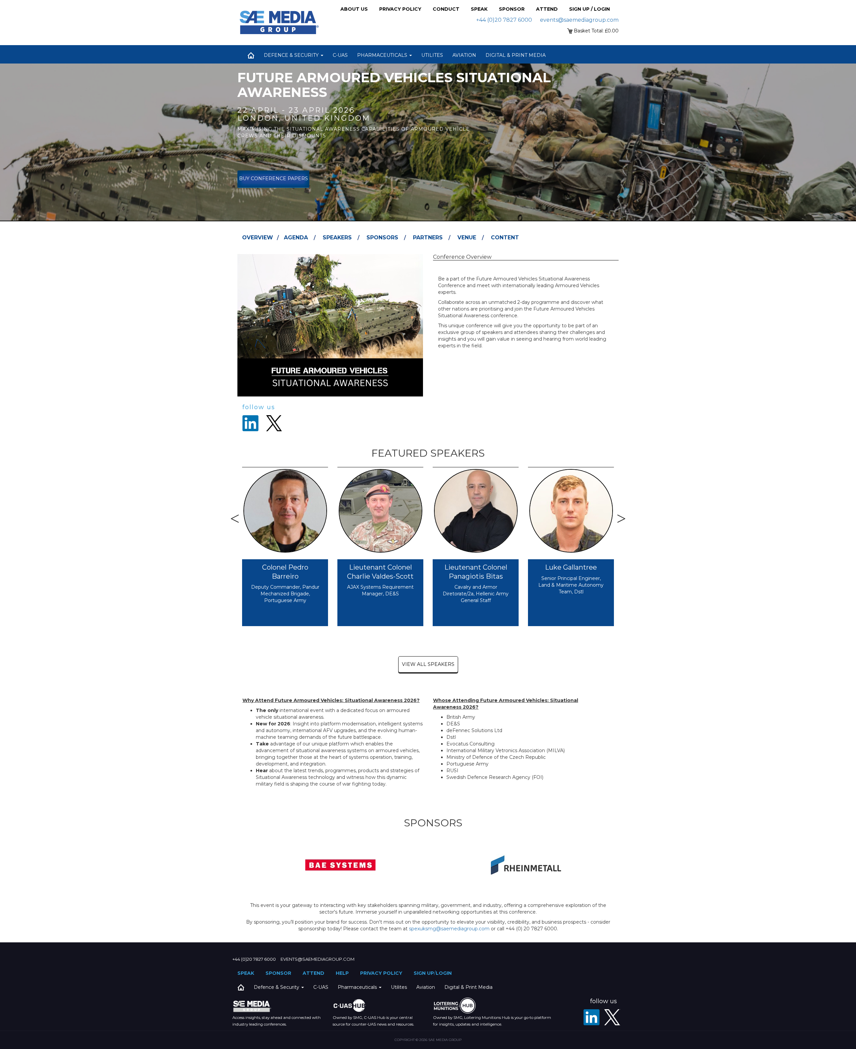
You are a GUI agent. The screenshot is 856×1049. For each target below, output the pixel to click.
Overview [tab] (257, 237)
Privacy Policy (400, 9)
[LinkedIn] (591, 1017)
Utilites (432, 55)
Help (342, 973)
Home (250, 55)
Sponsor (512, 9)
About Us (354, 9)
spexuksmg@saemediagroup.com (449, 929)
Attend (547, 9)
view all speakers (428, 664)
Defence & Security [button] (292, 55)
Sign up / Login (589, 9)
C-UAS (340, 55)
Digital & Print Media (516, 55)
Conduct (446, 9)
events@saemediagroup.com (579, 20)
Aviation (464, 55)
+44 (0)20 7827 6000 (504, 20)
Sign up (424, 973)
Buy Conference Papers (273, 179)
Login (444, 973)
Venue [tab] (466, 237)
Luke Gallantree (571, 567)
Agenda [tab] (296, 237)
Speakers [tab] (337, 237)
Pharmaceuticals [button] (383, 55)
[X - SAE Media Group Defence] (612, 1017)
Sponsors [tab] (382, 237)
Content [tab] (505, 237)
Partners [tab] (428, 237)
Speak (479, 9)
